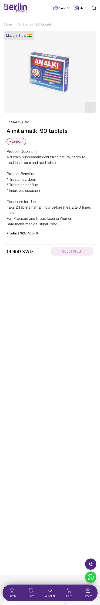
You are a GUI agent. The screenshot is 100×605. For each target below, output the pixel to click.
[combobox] (64, 8)
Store (8, 24)
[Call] (90, 564)
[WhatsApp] (90, 577)
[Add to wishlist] (90, 107)
